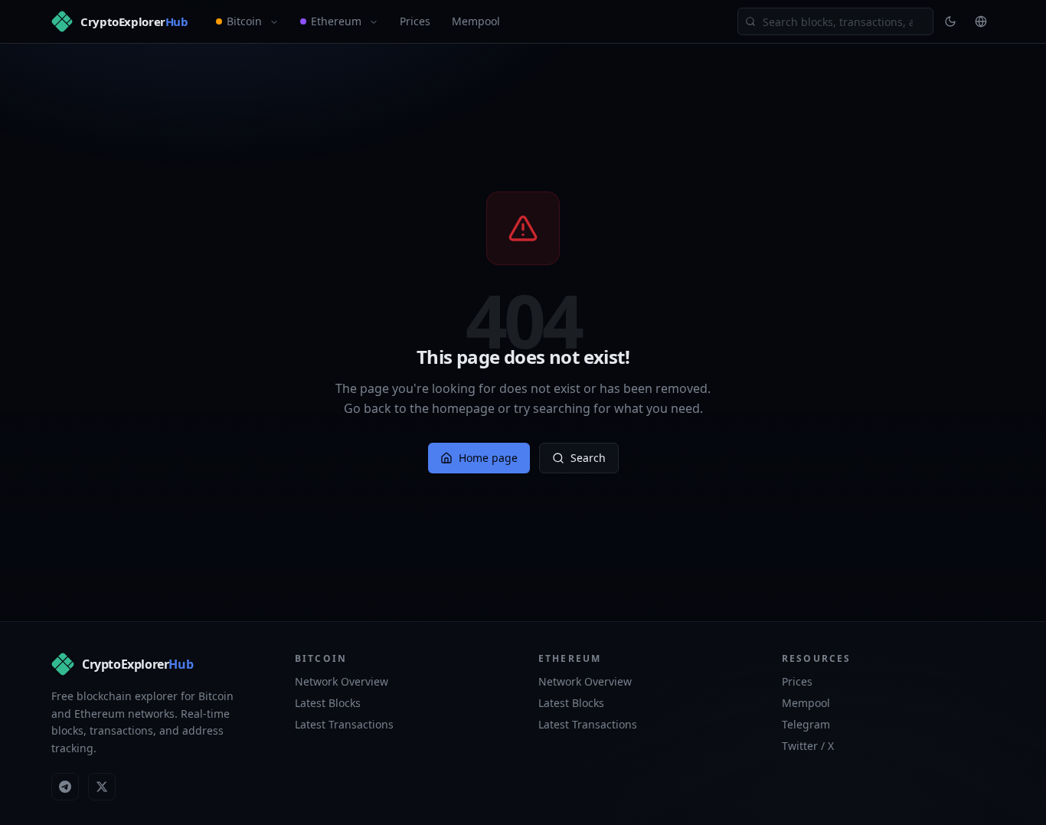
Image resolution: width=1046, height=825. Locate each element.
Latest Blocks (328, 703)
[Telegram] (65, 786)
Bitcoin (244, 21)
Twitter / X (808, 745)
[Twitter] (102, 786)
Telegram (806, 724)
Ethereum (336, 21)
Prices (415, 21)
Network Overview (341, 681)
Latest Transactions (344, 724)
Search (588, 457)
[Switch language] (981, 21)
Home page (488, 457)
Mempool (476, 21)
